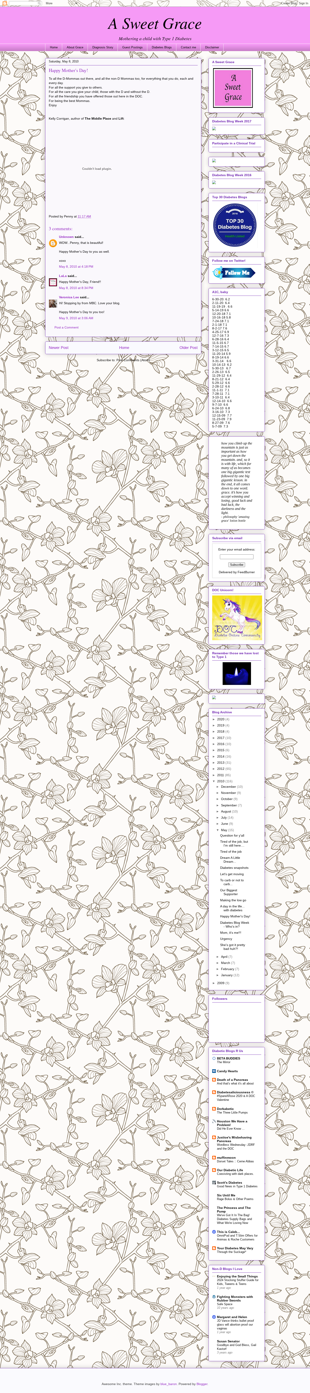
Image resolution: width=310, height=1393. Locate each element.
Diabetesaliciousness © (235, 1092)
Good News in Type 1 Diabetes (237, 1186)
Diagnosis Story (102, 47)
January (227, 975)
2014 (221, 756)
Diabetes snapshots (234, 867)
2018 (221, 731)
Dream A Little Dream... (230, 859)
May (224, 830)
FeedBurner (246, 572)
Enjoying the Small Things (237, 1276)
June (225, 823)
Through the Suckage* (231, 1252)
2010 (221, 781)
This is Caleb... (228, 1232)
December (229, 786)
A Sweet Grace (155, 22)
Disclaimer (212, 47)
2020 (221, 719)
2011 (221, 775)
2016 (221, 744)
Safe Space (224, 1304)
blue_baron (168, 1384)
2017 (221, 738)
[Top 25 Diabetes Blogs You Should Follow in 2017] (214, 161)
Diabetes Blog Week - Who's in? (234, 924)
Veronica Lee (69, 297)
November (229, 793)
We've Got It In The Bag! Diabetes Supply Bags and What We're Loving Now (234, 1219)
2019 (221, 725)
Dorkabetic (225, 1109)
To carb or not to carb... (232, 882)
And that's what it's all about (235, 1083)
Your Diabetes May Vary (235, 1248)
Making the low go (233, 900)
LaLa (63, 276)
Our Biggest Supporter (229, 892)
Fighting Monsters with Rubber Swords (235, 1298)
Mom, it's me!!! (230, 932)
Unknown (66, 237)
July (224, 817)
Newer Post (59, 348)
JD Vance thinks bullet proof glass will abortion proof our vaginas (235, 1324)
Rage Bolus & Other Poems (235, 1199)
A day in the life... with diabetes (232, 908)
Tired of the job (231, 851)
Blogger (202, 1384)
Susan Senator (228, 1341)
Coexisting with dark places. (235, 1174)
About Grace (75, 47)
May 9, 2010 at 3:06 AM (76, 318)
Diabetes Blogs (162, 47)
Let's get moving (232, 874)
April (224, 956)
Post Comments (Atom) (133, 360)
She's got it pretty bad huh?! (232, 947)
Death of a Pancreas (232, 1080)
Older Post (189, 348)
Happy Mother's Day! (235, 916)
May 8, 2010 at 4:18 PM (76, 266)
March (226, 963)
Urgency (226, 939)
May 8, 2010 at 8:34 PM (76, 288)
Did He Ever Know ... (231, 1128)
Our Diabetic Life (230, 1170)
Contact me (188, 47)
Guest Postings (132, 47)
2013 (221, 762)
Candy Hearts (227, 1071)
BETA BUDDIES (228, 1058)
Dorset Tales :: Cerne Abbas (235, 1161)
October (227, 799)
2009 (221, 983)
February (228, 969)
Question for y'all (232, 835)
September (229, 805)
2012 (221, 769)
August (226, 811)
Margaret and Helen (232, 1317)
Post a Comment (66, 327)
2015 (221, 750)
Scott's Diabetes (229, 1182)
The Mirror (223, 1062)
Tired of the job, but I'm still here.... (234, 843)
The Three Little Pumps (232, 1112)
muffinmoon (226, 1157)
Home (54, 47)
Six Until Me (226, 1195)
